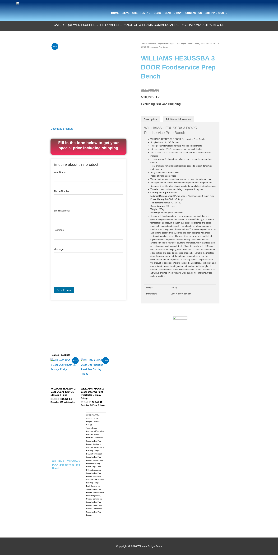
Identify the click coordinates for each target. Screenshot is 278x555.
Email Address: (62, 210)
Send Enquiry (64, 290)
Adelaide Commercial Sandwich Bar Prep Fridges (95, 431)
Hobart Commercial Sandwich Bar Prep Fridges (93, 473)
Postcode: (59, 230)
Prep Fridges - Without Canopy (188, 44)
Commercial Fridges (155, 44)
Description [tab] (150, 119)
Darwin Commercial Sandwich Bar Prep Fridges (94, 457)
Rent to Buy (173, 13)
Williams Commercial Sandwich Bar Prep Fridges (94, 512)
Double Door (98, 460)
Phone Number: (62, 191)
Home (115, 13)
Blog (157, 13)
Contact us (193, 13)
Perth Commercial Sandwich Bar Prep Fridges (93, 489)
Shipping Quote (216, 13)
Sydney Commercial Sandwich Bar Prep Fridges (94, 502)
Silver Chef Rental (136, 13)
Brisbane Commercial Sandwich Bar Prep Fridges (94, 441)
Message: (59, 249)
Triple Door (97, 505)
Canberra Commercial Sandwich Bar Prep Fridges (95, 447)
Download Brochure (62, 128)
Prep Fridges (169, 44)
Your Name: (60, 172)
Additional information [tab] (178, 119)
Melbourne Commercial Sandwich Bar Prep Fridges (95, 479)
